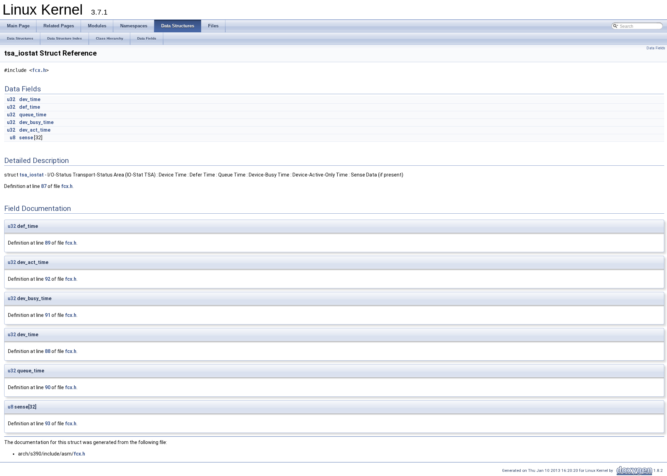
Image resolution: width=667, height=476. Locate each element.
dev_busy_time (36, 122)
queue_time (32, 114)
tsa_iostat (31, 175)
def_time (29, 107)
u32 (11, 99)
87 (44, 186)
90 (47, 387)
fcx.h (39, 70)
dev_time (29, 99)
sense (26, 137)
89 (47, 243)
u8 (12, 137)
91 (47, 315)
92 (47, 279)
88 (47, 351)
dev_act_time (34, 130)
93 (47, 423)
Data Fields (656, 48)
